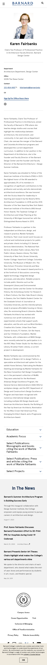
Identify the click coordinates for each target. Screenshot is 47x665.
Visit (34, 618)
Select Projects (15, 471)
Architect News (22, 544)
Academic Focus (16, 436)
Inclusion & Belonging (23, 624)
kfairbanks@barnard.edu (30, 87)
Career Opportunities (19, 618)
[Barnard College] (22, 4)
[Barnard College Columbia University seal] (23, 600)
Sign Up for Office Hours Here (16, 98)
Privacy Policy (13, 635)
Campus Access (23, 612)
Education (13, 429)
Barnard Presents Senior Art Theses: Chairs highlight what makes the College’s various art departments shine (23, 555)
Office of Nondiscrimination (23, 629)
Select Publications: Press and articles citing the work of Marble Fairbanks (22, 461)
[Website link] (5, 104)
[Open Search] (42, 4)
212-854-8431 (9, 87)
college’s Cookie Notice (32, 654)
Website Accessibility (31, 635)
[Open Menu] (3, 3)
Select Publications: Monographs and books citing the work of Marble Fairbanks (21, 447)
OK (23, 660)
